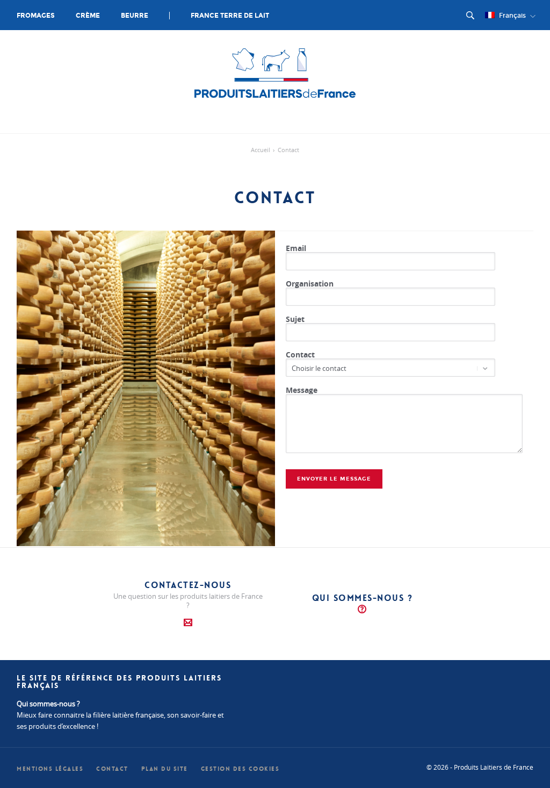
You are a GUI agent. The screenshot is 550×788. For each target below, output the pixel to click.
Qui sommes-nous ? (362, 598)
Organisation (310, 283)
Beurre (134, 15)
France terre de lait (230, 15)
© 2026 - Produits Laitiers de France (479, 767)
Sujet (295, 319)
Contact (300, 354)
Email (296, 248)
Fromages (36, 15)
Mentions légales (50, 769)
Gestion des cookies (240, 769)
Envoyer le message (334, 479)
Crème (88, 15)
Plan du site (164, 769)
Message (301, 390)
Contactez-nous (187, 585)
